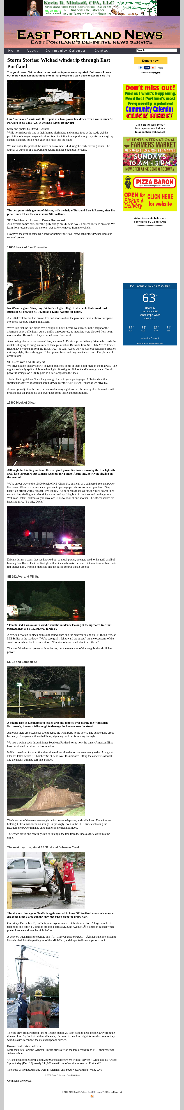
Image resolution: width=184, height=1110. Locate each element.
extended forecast (150, 338)
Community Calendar (66, 50)
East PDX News (95, 1092)
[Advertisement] (150, 256)
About (32, 50)
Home (13, 50)
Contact (102, 50)
